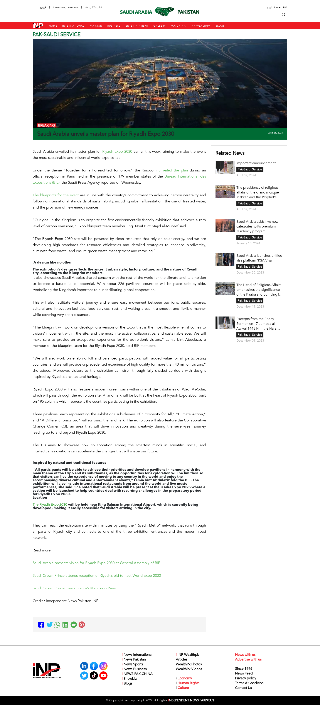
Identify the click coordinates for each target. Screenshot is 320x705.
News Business (134, 669)
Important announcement (256, 163)
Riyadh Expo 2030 (117, 151)
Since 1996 (243, 668)
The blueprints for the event (56, 195)
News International (137, 654)
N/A (43, 7)
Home (53, 25)
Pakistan (95, 25)
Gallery (159, 25)
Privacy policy (245, 678)
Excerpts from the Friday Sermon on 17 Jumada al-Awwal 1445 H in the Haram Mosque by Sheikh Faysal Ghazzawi (258, 324)
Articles (181, 659)
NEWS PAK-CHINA (137, 673)
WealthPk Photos (189, 664)
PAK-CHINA (178, 25)
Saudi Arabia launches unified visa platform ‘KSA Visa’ (259, 258)
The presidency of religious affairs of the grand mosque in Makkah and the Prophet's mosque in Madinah (259, 192)
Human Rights (187, 683)
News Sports (132, 664)
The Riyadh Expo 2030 (50, 504)
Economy (184, 678)
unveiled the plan (173, 170)
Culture (182, 687)
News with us (245, 654)
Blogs (220, 25)
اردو (269, 7)
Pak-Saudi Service (250, 169)
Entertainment (136, 25)
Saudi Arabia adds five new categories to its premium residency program (257, 226)
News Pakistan (134, 659)
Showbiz (129, 678)
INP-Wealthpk (201, 25)
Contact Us (243, 687)
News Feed (244, 673)
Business (113, 25)
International (73, 25)
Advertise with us (248, 659)
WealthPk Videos (189, 669)
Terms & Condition (249, 683)
